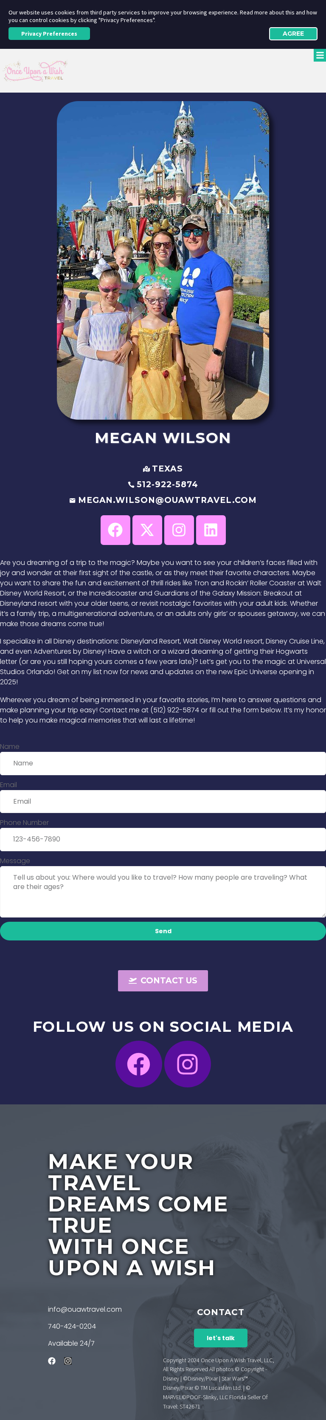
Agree (293, 33)
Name (10, 746)
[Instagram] (187, 1064)
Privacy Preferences (49, 33)
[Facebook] (138, 1064)
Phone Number (24, 822)
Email (8, 785)
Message (15, 861)
